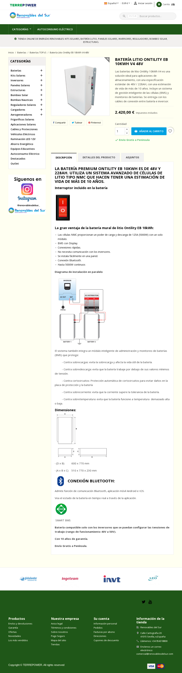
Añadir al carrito (149, 131)
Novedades (14, 636)
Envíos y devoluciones (20, 623)
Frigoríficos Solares (22, 119)
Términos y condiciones (63, 627)
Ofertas (12, 632)
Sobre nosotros (59, 632)
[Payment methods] (156, 665)
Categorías (20, 29)
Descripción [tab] (64, 157)
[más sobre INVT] (112, 579)
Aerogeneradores (21, 114)
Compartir (60, 122)
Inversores (17, 80)
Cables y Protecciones (24, 129)
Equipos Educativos (23, 148)
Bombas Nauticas (22, 100)
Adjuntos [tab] (132, 157)
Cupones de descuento (106, 640)
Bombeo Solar (19, 95)
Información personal (105, 623)
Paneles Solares (20, 85)
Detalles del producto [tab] (99, 157)
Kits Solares (18, 75)
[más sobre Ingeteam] (70, 579)
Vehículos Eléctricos (23, 134)
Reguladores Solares (23, 105)
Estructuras (18, 90)
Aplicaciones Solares (23, 124)
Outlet (15, 163)
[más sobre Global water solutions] (28, 579)
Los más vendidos (18, 640)
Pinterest (96, 122)
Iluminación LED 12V (23, 139)
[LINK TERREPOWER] (23, 5)
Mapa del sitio (58, 640)
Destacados (18, 158)
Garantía (13, 627)
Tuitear (78, 122)
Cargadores (18, 109)
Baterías (16, 70)
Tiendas (55, 644)
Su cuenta (101, 618)
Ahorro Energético (22, 144)
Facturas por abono (104, 632)
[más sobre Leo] (154, 579)
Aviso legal (57, 623)
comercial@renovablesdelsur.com (154, 653)
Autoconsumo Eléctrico (55, 29)
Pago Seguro (58, 636)
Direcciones (100, 636)
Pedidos (98, 627)
